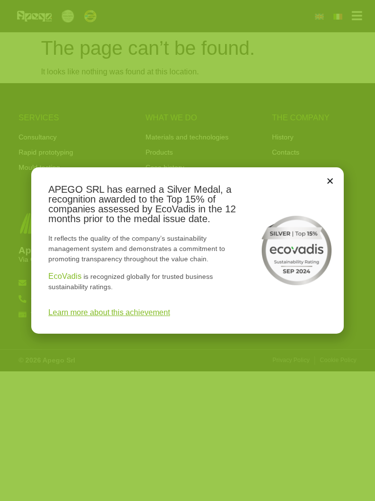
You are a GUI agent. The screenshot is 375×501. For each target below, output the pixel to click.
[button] (330, 181)
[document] (187, 250)
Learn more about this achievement (109, 312)
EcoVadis (65, 276)
